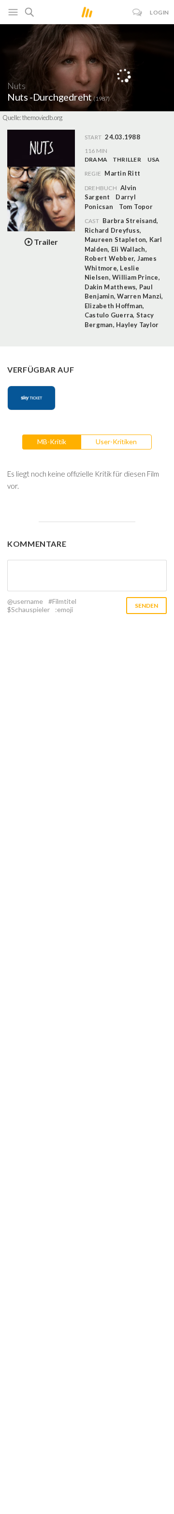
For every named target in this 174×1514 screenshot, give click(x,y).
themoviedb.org (42, 117)
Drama (96, 159)
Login (159, 12)
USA (153, 159)
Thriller (127, 159)
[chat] (137, 12)
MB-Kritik (51, 441)
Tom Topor (136, 206)
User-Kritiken (116, 441)
